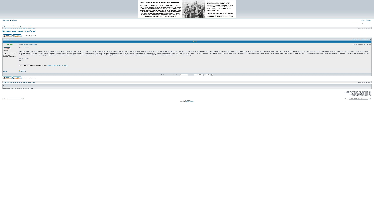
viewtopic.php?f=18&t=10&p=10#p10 (58, 65)
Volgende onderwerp (366, 39)
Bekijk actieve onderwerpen (24, 26)
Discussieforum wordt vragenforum (18, 31)
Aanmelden (6, 20)
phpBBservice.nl (190, 101)
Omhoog (5, 71)
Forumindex (6, 28)
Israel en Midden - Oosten (16, 28)
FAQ (364, 20)
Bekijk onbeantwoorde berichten (10, 26)
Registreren (14, 20)
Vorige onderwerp (356, 39)
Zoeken (369, 20)
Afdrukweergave (7, 39)
